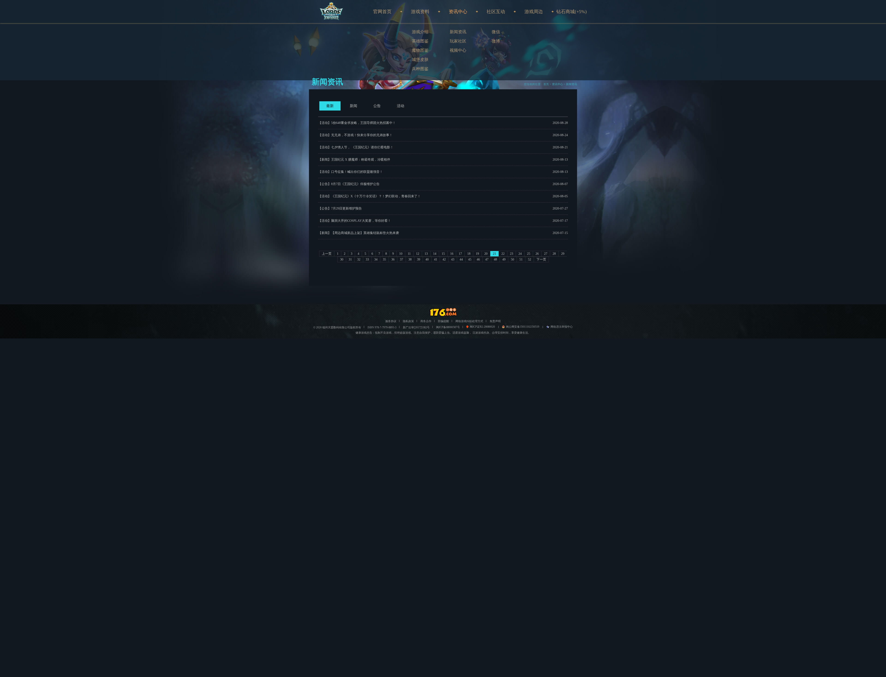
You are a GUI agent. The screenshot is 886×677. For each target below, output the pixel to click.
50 (512, 259)
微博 (496, 41)
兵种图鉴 (420, 68)
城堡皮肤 (420, 59)
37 (401, 259)
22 (503, 253)
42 (444, 259)
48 (495, 259)
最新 (330, 106)
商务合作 (425, 321)
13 (426, 253)
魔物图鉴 (420, 50)
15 (443, 253)
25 (528, 253)
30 (341, 259)
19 (477, 253)
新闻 (353, 106)
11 (409, 253)
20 (486, 253)
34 (375, 259)
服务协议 (390, 321)
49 (504, 259)
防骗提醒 (443, 321)
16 (451, 253)
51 (521, 259)
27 (545, 253)
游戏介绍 (420, 32)
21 (494, 253)
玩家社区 (458, 41)
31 (350, 259)
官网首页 (382, 11)
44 (461, 259)
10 (400, 253)
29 (562, 253)
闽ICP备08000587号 (448, 327)
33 (367, 259)
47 (486, 259)
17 (460, 253)
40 (427, 259)
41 (435, 259)
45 (469, 259)
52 (529, 259)
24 (520, 253)
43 (452, 259)
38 (410, 259)
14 (434, 253)
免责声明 (495, 321)
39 (418, 259)
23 (511, 253)
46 (478, 259)
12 (417, 253)
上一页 (327, 253)
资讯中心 (557, 84)
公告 (377, 106)
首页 (546, 84)
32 (358, 259)
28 (554, 253)
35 (384, 259)
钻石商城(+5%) (571, 11)
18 (468, 253)
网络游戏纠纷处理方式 (469, 321)
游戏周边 (533, 11)
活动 (400, 106)
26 (537, 253)
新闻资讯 (458, 32)
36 (393, 259)
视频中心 (458, 50)
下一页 (541, 259)
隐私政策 (408, 321)
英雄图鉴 (420, 41)
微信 (496, 32)
